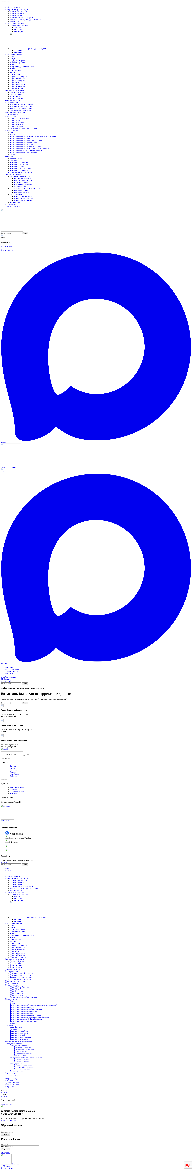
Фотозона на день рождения (20, 168)
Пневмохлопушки (21, 182)
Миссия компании (17, 787)
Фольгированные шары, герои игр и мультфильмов (29, 148)
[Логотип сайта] (12, 231)
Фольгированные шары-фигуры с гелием (25, 146)
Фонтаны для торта (17, 202)
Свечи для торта (16, 194)
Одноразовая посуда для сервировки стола (26, 188)
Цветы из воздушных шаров (20, 110)
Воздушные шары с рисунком (21, 106)
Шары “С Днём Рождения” (20, 118)
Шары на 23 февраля (17, 86)
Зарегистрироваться (8, 1120)
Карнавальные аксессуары (24, 180)
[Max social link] (96, 440)
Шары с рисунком (16, 126)
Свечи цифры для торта (23, 200)
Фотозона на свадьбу (18, 166)
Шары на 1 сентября (17, 84)
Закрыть (4, 862)
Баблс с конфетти (16, 98)
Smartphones (14, 766)
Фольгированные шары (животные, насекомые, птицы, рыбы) (33, 136)
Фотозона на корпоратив (19, 170)
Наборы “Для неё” (17, 16)
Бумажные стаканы (21, 190)
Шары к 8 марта (16, 82)
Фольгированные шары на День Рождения (26, 140)
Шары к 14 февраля (17, 80)
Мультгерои (18, 31)
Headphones (14, 774)
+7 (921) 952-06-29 (7, 246)
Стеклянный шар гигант (19, 92)
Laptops (12, 768)
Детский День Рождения (19, 25)
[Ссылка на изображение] (12, 751)
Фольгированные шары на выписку (23, 142)
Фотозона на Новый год (19, 162)
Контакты (13, 793)
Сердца (12, 132)
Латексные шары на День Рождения (23, 128)
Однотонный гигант (17, 94)
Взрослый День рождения (36, 49)
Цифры (12, 154)
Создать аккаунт (7, 1104)
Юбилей (13, 72)
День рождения (15, 70)
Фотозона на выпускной (19, 164)
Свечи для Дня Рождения (23, 198)
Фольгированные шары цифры (21, 144)
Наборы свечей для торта (23, 196)
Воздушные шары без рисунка (21, 104)
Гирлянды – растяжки (22, 178)
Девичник (13, 57)
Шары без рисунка (17, 122)
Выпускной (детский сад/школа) (22, 67)
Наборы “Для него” (17, 14)
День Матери (15, 74)
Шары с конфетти (16, 124)
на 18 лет (13, 68)
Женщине (18, 51)
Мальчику (18, 29)
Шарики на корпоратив (19, 76)
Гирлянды (13, 160)
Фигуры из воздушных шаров (21, 108)
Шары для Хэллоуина (18, 88)
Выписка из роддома (18, 63)
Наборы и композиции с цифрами (23, 18)
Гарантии (13, 789)
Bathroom (13, 776)
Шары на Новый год (17, 78)
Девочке (17, 27)
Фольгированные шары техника (22, 138)
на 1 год (13, 65)
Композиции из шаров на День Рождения (25, 20)
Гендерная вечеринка (18, 61)
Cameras (13, 772)
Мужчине (18, 53)
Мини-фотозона (16, 158)
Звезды (12, 134)
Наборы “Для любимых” (19, 12)
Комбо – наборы (16, 21)
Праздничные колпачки (23, 184)
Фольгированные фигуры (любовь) (23, 152)
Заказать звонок (7, 250)
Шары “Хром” (15, 120)
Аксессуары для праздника (20, 176)
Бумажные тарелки (21, 192)
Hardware (13, 770)
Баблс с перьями (16, 96)
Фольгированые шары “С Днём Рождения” (26, 150)
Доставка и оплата (17, 791)
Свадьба (13, 59)
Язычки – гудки (20, 186)
